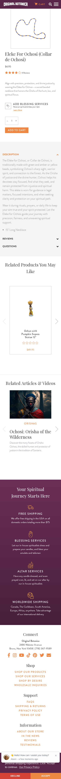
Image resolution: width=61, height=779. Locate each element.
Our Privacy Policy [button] (29, 767)
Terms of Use (30, 715)
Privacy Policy (30, 710)
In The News (30, 736)
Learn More (17, 110)
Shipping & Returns (30, 706)
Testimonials (30, 745)
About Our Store (30, 731)
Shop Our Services (30, 676)
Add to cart (17, 130)
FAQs (30, 702)
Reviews (30, 740)
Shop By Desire (30, 681)
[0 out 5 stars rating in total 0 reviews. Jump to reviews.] (30, 343)
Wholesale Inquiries (30, 685)
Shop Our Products (30, 672)
